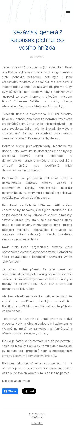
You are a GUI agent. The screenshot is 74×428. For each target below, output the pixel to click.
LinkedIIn (37, 423)
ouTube (37, 417)
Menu (68, 11)
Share (12, 391)
